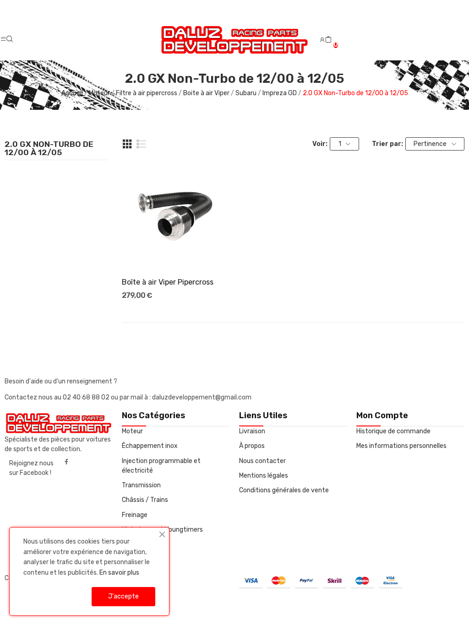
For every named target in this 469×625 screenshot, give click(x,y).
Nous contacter (262, 461)
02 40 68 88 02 (87, 397)
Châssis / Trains (145, 500)
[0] (328, 39)
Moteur (132, 431)
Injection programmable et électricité (161, 465)
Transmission (141, 485)
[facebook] (66, 462)
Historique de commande (393, 431)
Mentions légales (263, 476)
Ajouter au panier (176, 253)
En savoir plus (119, 573)
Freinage (134, 515)
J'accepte (123, 596)
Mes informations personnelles (401, 446)
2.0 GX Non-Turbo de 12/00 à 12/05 (49, 148)
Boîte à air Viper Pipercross (167, 282)
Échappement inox (150, 446)
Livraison (252, 431)
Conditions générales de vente (284, 490)
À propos (252, 446)
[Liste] (141, 144)
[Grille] (127, 144)
